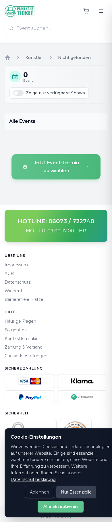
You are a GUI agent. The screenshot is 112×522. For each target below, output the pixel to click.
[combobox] (56, 28)
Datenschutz (18, 282)
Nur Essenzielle (76, 492)
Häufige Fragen (20, 321)
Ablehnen (39, 492)
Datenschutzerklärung (33, 479)
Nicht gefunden (74, 57)
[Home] (7, 57)
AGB (9, 273)
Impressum (16, 264)
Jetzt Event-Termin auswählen (56, 166)
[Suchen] (101, 11)
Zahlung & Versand (24, 347)
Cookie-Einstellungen (26, 355)
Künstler (34, 57)
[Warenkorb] (86, 11)
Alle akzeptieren (60, 506)
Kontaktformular (21, 338)
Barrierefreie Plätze (24, 299)
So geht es (15, 329)
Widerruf (13, 290)
